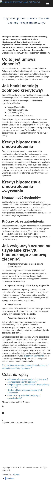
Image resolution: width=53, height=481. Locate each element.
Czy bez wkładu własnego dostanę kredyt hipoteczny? (25, 365)
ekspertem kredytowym (34, 355)
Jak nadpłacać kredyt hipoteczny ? (17, 367)
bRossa (16, 474)
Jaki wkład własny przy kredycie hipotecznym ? (27, 379)
